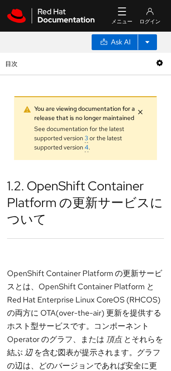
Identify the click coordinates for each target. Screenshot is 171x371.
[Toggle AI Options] (147, 42)
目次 (12, 63)
